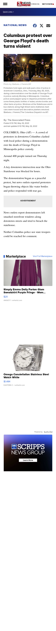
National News (15, 25)
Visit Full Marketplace (42, 256)
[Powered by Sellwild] (48, 432)
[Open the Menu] (5, 4)
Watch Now (47, 4)
